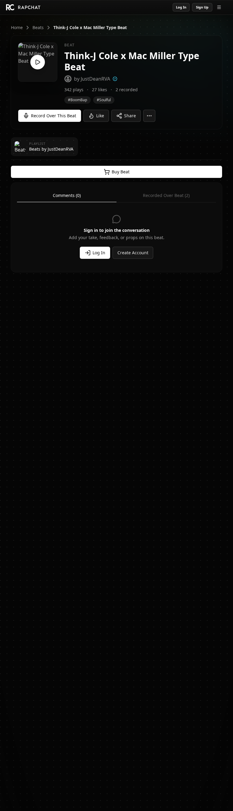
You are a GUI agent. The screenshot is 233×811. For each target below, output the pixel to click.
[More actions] (149, 116)
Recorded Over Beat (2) (166, 195)
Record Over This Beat (53, 115)
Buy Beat (121, 172)
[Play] (37, 62)
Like (100, 115)
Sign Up (202, 7)
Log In (181, 7)
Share (130, 115)
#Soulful (104, 99)
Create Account (132, 252)
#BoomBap (77, 99)
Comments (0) (67, 195)
